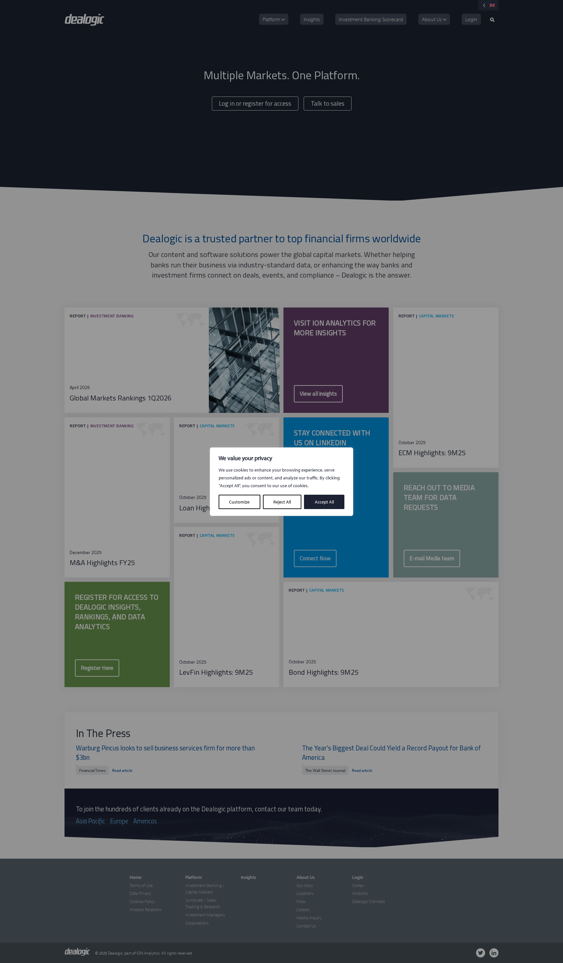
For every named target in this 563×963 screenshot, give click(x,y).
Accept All (324, 502)
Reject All (282, 502)
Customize (239, 502)
